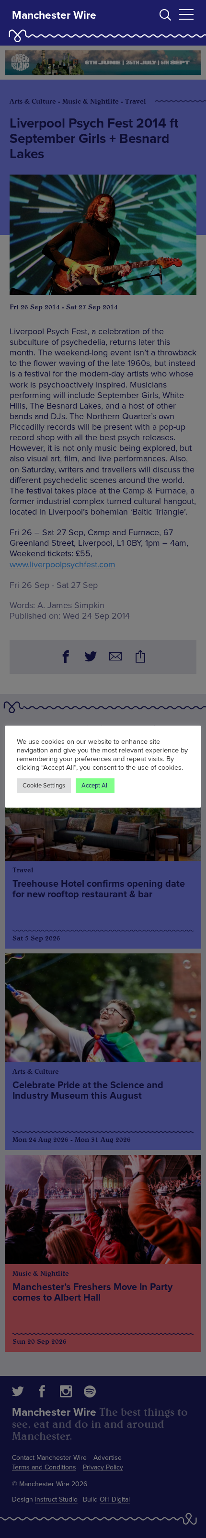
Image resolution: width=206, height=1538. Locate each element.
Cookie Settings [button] (44, 785)
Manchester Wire (54, 15)
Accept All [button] (95, 785)
